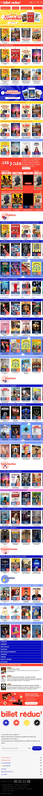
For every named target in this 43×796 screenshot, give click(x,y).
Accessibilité (29, 789)
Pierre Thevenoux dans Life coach (15, 677)
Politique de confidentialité (22, 785)
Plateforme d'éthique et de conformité (13, 789)
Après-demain (26, 8)
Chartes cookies (22, 787)
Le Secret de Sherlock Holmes (14, 685)
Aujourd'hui (6, 8)
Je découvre (26, 168)
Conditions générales (7, 785)
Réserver (6, 188)
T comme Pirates (11, 669)
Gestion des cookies (8, 790)
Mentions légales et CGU (10, 787)
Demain (15, 8)
